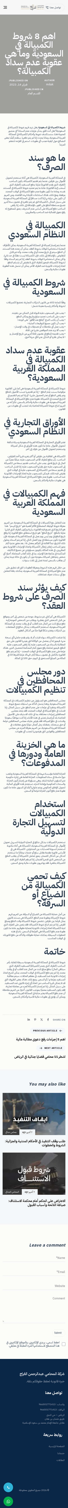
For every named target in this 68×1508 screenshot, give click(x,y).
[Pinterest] (35, 1019)
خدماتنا (61, 1453)
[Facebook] (48, 1019)
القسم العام (34, 93)
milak (49, 84)
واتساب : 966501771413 (52, 1404)
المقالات (60, 1460)
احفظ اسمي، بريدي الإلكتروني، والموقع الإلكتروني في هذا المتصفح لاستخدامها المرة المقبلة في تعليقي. (32, 1344)
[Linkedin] (28, 1019)
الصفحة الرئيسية (57, 1446)
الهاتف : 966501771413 (52, 1409)
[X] (41, 1019)
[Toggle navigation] (13, 7)
